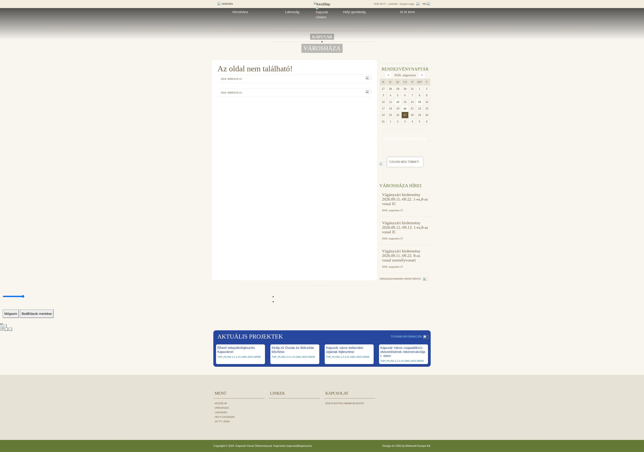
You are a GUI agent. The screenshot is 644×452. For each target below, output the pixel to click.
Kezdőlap (221, 403)
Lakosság (292, 12)
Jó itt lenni (407, 12)
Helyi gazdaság (354, 12)
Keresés (227, 4)
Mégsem (10, 314)
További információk (406, 336)
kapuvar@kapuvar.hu (299, 445)
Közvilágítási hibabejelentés (344, 403)
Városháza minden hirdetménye (400, 278)
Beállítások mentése (37, 314)
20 (405, 108)
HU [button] (425, 4)
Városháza (240, 12)
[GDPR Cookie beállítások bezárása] (1, 323)
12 (397, 102)
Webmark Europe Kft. (418, 445)
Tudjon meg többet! (404, 161)
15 (419, 102)
